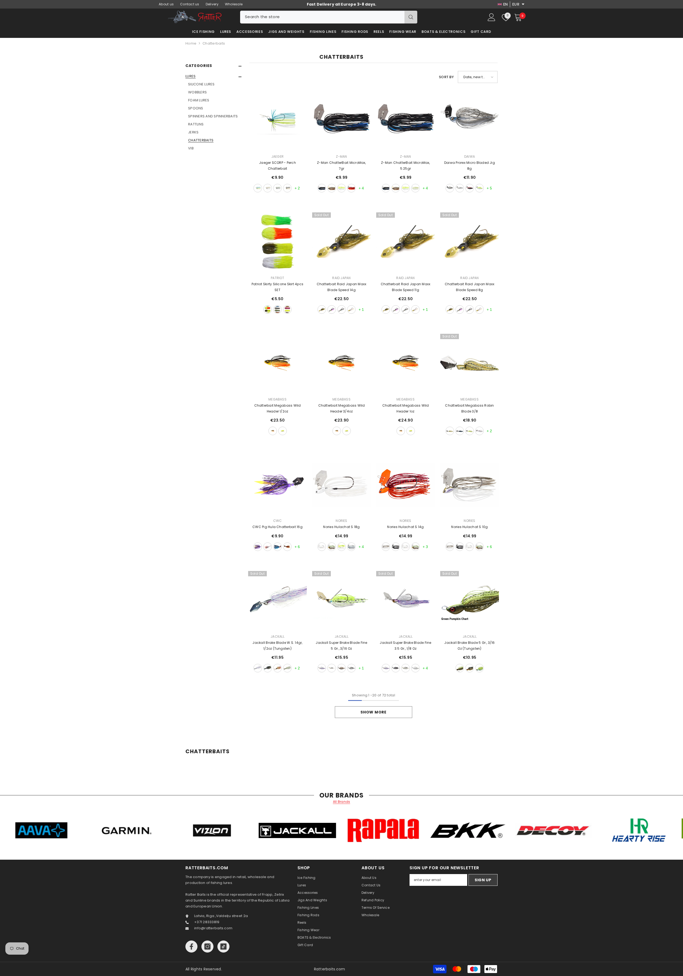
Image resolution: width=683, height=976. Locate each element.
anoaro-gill (450, 431)
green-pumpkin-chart (459, 668)
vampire (267, 546)
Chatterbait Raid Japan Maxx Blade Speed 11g (405, 287)
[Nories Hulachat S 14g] (405, 484)
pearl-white (351, 309)
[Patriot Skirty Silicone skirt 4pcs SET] (277, 241)
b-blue (459, 431)
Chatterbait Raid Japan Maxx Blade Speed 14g (341, 287)
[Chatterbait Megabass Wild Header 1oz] (405, 363)
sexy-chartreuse (479, 668)
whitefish (459, 188)
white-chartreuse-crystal (341, 546)
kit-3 (287, 309)
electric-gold (267, 188)
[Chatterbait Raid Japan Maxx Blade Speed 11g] (405, 241)
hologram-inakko (351, 668)
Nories (341, 520)
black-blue (321, 188)
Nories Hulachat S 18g (341, 527)
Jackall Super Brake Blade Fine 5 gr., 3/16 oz (341, 645)
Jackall (277, 636)
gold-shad (272, 431)
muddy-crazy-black (395, 546)
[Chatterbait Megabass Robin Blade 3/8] (469, 363)
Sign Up (483, 880)
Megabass (277, 399)
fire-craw (351, 188)
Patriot (277, 278)
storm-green (277, 188)
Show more (373, 712)
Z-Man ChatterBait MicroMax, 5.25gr (405, 165)
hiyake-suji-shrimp (341, 668)
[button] (213, 76)
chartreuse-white (341, 188)
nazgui (277, 546)
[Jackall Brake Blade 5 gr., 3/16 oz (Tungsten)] (469, 600)
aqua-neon (257, 188)
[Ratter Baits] (65, 830)
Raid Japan (341, 278)
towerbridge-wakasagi (479, 431)
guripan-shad (321, 309)
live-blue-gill (351, 546)
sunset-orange (287, 188)
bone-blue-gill (331, 546)
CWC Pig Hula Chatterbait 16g (277, 527)
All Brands (341, 802)
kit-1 (267, 309)
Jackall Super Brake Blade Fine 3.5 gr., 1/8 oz (405, 645)
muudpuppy (287, 546)
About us (166, 4)
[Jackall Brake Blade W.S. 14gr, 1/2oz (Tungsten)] (277, 600)
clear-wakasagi (321, 668)
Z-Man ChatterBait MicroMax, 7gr (341, 165)
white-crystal (321, 546)
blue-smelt (450, 188)
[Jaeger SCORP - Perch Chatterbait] (277, 120)
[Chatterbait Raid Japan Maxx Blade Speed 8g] (469, 241)
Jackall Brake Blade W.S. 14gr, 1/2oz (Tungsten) (277, 645)
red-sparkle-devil (469, 188)
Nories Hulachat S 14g (405, 527)
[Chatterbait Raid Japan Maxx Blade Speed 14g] (341, 241)
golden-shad (469, 668)
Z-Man (341, 156)
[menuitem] (213, 112)
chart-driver (469, 431)
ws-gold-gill (277, 668)
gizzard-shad (415, 188)
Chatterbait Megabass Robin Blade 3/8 (469, 408)
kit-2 (277, 309)
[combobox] (322, 17)
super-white (415, 668)
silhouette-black (395, 668)
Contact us (189, 4)
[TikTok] (223, 947)
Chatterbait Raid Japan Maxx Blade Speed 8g (469, 287)
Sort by (446, 77)
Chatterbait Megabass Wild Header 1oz (405, 408)
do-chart (282, 431)
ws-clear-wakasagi (257, 668)
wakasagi (386, 546)
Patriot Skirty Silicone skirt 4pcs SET (277, 287)
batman (257, 546)
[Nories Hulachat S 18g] (341, 484)
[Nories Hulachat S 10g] (469, 484)
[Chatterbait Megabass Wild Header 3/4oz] (341, 363)
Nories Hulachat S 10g (469, 527)
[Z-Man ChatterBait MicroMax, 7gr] (341, 120)
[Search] (328, 17)
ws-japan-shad (287, 668)
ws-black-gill (267, 668)
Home (190, 43)
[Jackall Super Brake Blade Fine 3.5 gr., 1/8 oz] (405, 600)
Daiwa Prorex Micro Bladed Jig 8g (469, 165)
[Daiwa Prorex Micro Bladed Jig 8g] (469, 120)
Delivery (212, 4)
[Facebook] (191, 947)
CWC (277, 520)
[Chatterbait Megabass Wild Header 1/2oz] (277, 363)
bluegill (331, 188)
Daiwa (469, 156)
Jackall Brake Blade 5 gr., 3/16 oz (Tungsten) (469, 645)
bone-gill (479, 546)
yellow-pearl (479, 188)
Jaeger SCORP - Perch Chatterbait (277, 165)
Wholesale (234, 4)
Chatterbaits (213, 43)
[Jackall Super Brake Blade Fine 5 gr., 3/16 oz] (341, 600)
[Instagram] (207, 947)
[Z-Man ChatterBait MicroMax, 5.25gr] (405, 120)
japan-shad (331, 668)
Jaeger (277, 156)
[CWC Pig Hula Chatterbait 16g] (277, 484)
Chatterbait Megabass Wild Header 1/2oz (277, 408)
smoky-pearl (341, 309)
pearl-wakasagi (331, 309)
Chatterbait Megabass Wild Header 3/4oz (341, 408)
